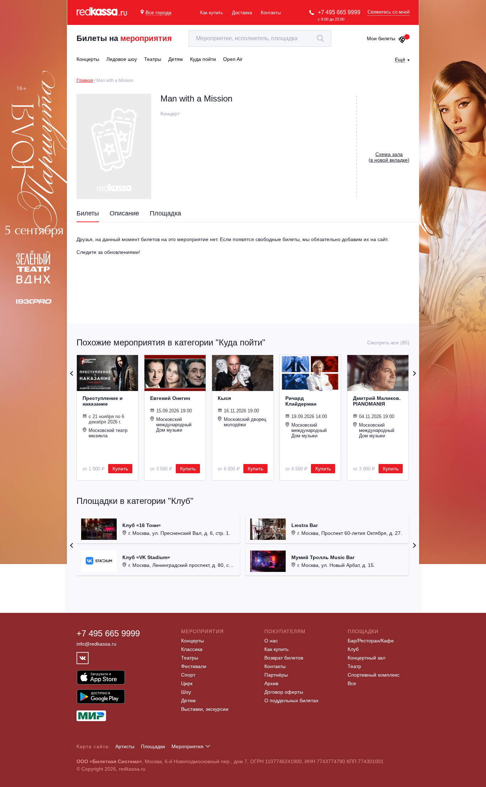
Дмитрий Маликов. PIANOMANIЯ (377, 401)
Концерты (192, 640)
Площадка (165, 213)
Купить (120, 468)
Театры (189, 658)
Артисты (124, 746)
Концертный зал (366, 658)
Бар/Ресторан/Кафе (371, 640)
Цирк (186, 683)
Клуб (353, 649)
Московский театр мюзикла (108, 433)
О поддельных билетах (291, 700)
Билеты (87, 213)
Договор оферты (283, 692)
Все (352, 683)
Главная (84, 80)
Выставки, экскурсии (204, 709)
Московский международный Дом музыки (173, 425)
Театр (354, 666)
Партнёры (276, 675)
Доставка (242, 12)
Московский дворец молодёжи (245, 422)
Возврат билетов (283, 658)
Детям (188, 700)
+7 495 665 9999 (339, 12)
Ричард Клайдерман (300, 401)
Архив (271, 683)
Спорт (188, 675)
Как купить (211, 12)
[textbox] (260, 38)
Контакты (271, 12)
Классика (191, 649)
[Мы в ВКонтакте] (82, 658)
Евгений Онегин (170, 398)
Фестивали (193, 666)
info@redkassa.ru (96, 644)
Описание (124, 213)
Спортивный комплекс (374, 675)
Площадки (153, 746)
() (389, 157)
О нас (271, 640)
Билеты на (124, 38)
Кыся (224, 398)
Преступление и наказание (103, 401)
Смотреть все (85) (388, 342)
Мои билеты (381, 38)
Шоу (186, 692)
